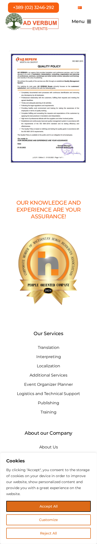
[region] (48, 498)
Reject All (48, 533)
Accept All (49, 506)
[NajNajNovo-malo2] (32, 14)
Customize (48, 520)
